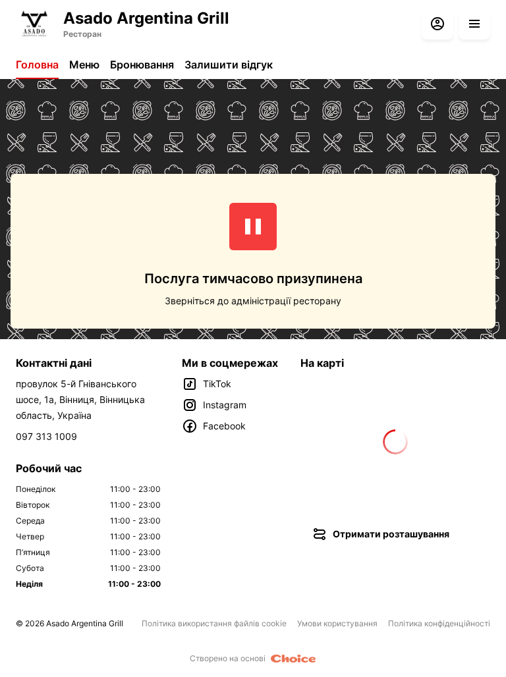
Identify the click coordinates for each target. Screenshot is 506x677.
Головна (37, 64)
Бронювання (142, 64)
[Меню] (474, 24)
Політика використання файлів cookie (214, 623)
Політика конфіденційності (439, 623)
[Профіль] (437, 24)
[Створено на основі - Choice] (293, 658)
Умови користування (337, 623)
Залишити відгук (228, 64)
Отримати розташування (391, 533)
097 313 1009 (46, 436)
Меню (84, 64)
